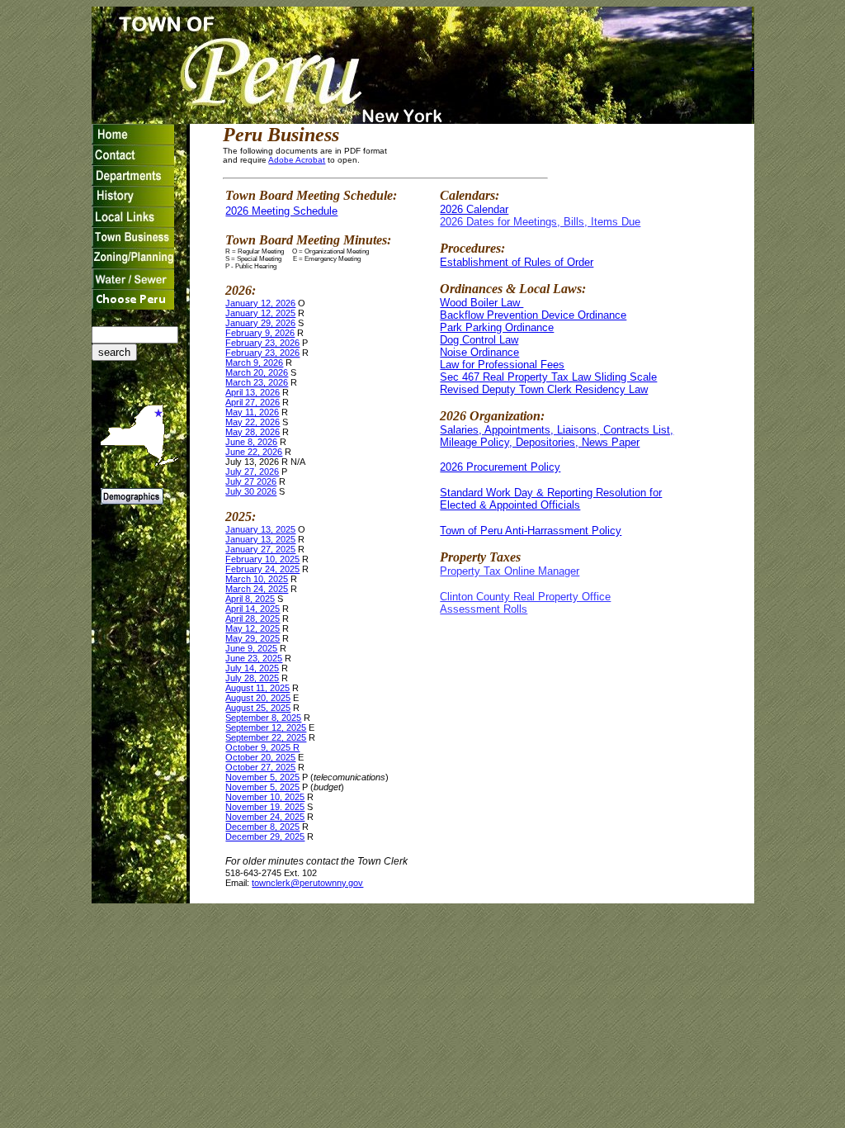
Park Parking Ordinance (497, 327)
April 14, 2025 (252, 609)
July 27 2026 (250, 481)
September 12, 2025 (265, 727)
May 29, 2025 (252, 638)
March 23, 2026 (256, 382)
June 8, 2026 (251, 442)
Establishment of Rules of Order (516, 262)
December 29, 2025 (264, 836)
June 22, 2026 (253, 452)
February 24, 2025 (262, 569)
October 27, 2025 (260, 767)
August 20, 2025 (257, 698)
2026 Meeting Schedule (281, 211)
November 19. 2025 (264, 807)
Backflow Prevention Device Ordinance (533, 315)
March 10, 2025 (256, 579)
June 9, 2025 (251, 648)
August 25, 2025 (257, 708)
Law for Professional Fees (502, 364)
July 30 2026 (250, 491)
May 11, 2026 (252, 412)
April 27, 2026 (252, 402)
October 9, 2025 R (262, 747)
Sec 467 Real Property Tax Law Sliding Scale (548, 377)
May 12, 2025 (252, 628)
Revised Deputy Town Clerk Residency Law (544, 389)
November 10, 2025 (264, 797)
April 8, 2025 (250, 599)
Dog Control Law (479, 340)
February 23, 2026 (262, 343)
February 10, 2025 (262, 559)
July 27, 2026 (252, 471)
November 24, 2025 (264, 817)
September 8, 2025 (263, 718)
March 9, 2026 (254, 362)
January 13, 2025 (260, 529)
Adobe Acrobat (296, 159)
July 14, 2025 (252, 668)
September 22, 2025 (265, 737)
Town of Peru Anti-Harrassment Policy (530, 530)
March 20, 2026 (256, 372)
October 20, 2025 (260, 757)
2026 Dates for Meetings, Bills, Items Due (540, 222)
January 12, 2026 (260, 303)
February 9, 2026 (260, 333)
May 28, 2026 (252, 432)
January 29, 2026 (260, 323)
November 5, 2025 (262, 777)
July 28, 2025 (252, 678)
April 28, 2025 (252, 618)
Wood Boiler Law (481, 302)
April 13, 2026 (252, 392)
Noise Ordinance (479, 352)
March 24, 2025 (256, 589)
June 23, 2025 (253, 658)
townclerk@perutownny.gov (307, 883)
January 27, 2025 (260, 549)
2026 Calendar (474, 209)
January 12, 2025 (260, 313)
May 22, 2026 (252, 422)
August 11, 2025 (257, 688)
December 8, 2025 (262, 827)
